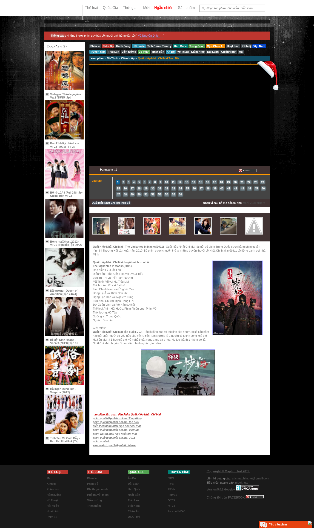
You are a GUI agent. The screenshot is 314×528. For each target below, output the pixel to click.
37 (201, 188)
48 (125, 194)
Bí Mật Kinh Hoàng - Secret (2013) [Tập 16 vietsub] (62, 343)
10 (166, 182)
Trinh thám (94, 506)
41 (228, 188)
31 (159, 188)
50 (139, 194)
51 (146, 194)
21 (242, 182)
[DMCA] (247, 489)
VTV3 (171, 506)
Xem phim (97, 58)
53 (159, 194)
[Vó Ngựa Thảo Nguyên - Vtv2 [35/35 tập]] (64, 71)
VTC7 (171, 500)
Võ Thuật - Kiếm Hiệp (121, 58)
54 (166, 194)
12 (180, 182)
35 (187, 188)
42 (235, 188)
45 (256, 188)
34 (180, 188)
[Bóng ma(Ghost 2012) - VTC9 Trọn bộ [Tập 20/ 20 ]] (64, 218)
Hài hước (53, 506)
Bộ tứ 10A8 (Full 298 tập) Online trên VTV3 (64, 194)
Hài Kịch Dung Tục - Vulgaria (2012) (61, 390)
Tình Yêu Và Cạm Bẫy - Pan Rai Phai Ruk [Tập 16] (63, 442)
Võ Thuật (52, 500)
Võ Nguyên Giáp (148, 35)
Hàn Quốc (134, 489)
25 (118, 188)
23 (255, 182)
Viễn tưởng (94, 500)
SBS (171, 478)
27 (132, 188)
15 (200, 182)
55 (173, 194)
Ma (49, 478)
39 (215, 188)
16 (207, 182)
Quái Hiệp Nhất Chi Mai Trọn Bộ (158, 58)
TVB (171, 483)
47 (118, 194)
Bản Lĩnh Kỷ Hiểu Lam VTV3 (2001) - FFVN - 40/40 (62, 147)
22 (249, 182)
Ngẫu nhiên (163, 8)
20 (235, 182)
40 (221, 188)
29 (146, 188)
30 (152, 188)
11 (173, 182)
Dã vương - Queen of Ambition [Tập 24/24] (61, 292)
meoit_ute (241, 482)
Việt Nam (134, 506)
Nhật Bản (134, 494)
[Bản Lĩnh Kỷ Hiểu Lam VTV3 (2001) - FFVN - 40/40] (64, 120)
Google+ (229, 489)
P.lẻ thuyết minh (97, 489)
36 (194, 188)
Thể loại (91, 8)
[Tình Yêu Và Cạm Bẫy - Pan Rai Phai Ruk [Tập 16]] (64, 415)
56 (180, 194)
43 (242, 188)
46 (263, 188)
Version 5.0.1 (215, 489)
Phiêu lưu (53, 489)
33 (173, 188)
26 (125, 188)
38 (208, 188)
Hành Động (54, 494)
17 (214, 182)
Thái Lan (133, 500)
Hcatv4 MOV (176, 511)
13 (186, 182)
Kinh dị (51, 483)
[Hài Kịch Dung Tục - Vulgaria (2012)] (64, 365)
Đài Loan (133, 483)
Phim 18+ (53, 517)
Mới (146, 8)
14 (193, 182)
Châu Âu (133, 511)
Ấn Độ (132, 478)
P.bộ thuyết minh (97, 494)
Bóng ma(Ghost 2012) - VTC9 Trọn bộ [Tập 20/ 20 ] (64, 245)
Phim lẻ (92, 478)
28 (139, 188)
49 (132, 194)
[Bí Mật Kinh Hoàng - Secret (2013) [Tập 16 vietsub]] (64, 316)
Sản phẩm (186, 8)
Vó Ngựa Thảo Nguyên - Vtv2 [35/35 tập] (63, 96)
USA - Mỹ (134, 517)
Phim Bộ (92, 483)
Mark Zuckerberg (254, 203)
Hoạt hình (53, 511)
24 (262, 182)
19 (228, 182)
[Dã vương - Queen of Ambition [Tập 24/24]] (64, 267)
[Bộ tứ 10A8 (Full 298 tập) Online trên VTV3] (64, 169)
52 (152, 194)
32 (166, 188)
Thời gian (131, 8)
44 (249, 188)
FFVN (171, 489)
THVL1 (172, 494)
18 (221, 182)
